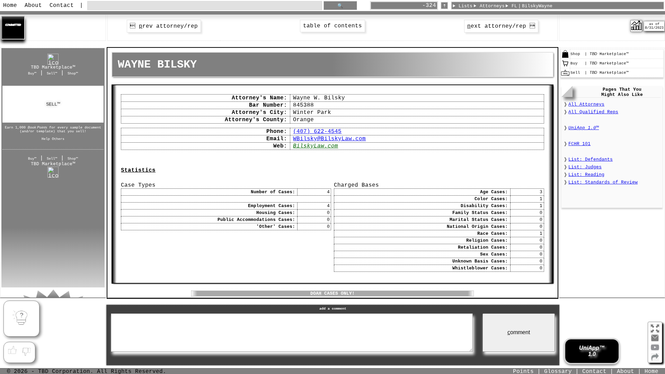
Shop (53, 104)
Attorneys (492, 6)
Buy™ (32, 73)
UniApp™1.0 (592, 351)
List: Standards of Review (603, 182)
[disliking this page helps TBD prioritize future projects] (26, 350)
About (33, 5)
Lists (465, 6)
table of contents (332, 26)
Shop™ (73, 73)
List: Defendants (590, 159)
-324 (429, 5)
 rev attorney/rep (164, 26)
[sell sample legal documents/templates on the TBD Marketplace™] (565, 76)
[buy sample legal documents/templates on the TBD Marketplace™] (565, 66)
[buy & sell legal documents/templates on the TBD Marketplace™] (565, 57)
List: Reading (586, 174)
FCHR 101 (579, 143)
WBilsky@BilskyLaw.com (329, 139)
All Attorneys (586, 104)
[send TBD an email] (655, 341)
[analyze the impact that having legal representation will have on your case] (636, 30)
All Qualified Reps (593, 112)
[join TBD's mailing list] (655, 360)
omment (518, 332)
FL (514, 6)
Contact (62, 5)
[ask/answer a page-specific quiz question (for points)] (21, 319)
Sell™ (52, 73)
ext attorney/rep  (501, 26)
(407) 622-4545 (317, 131)
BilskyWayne (537, 6)
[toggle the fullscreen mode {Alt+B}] (654, 328)
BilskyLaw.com (315, 146)
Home (10, 5)
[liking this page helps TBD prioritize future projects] (12, 350)
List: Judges (585, 167)
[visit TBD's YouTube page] (655, 350)
